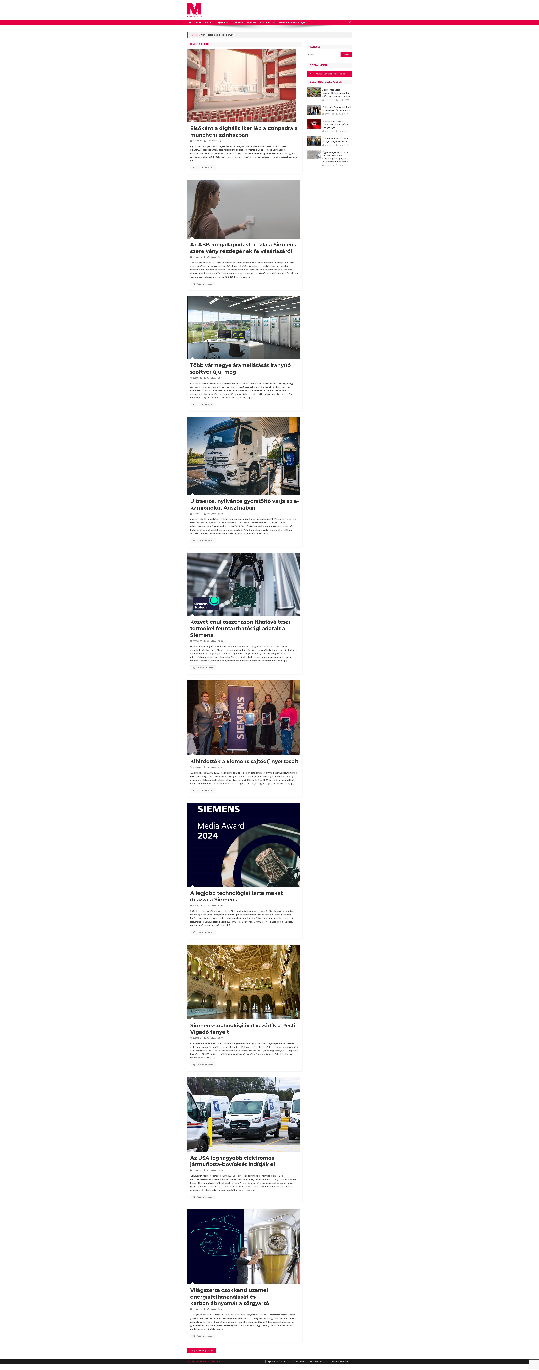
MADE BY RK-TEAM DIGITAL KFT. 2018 (203, 1361)
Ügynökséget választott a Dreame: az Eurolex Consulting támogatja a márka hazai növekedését (335, 157)
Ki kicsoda (237, 22)
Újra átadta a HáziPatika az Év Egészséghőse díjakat (335, 140)
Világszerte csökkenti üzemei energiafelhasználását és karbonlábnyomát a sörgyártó (229, 1296)
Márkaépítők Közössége (292, 22)
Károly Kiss (211, 257)
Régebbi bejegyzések (202, 1350)
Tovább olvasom (205, 167)
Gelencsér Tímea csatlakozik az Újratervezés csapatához (337, 109)
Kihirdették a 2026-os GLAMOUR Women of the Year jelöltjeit (335, 124)
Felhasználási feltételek (342, 1361)
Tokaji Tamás (212, 141)
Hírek (198, 22)
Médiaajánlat (286, 1361)
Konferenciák (267, 22)
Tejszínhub (222, 22)
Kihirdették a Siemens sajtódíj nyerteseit (244, 761)
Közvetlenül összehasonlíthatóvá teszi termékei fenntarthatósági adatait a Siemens (240, 628)
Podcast (251, 22)
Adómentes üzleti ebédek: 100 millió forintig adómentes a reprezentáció (336, 93)
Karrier (208, 22)
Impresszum (272, 1361)
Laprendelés (300, 1361)
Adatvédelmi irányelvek (318, 1361)
